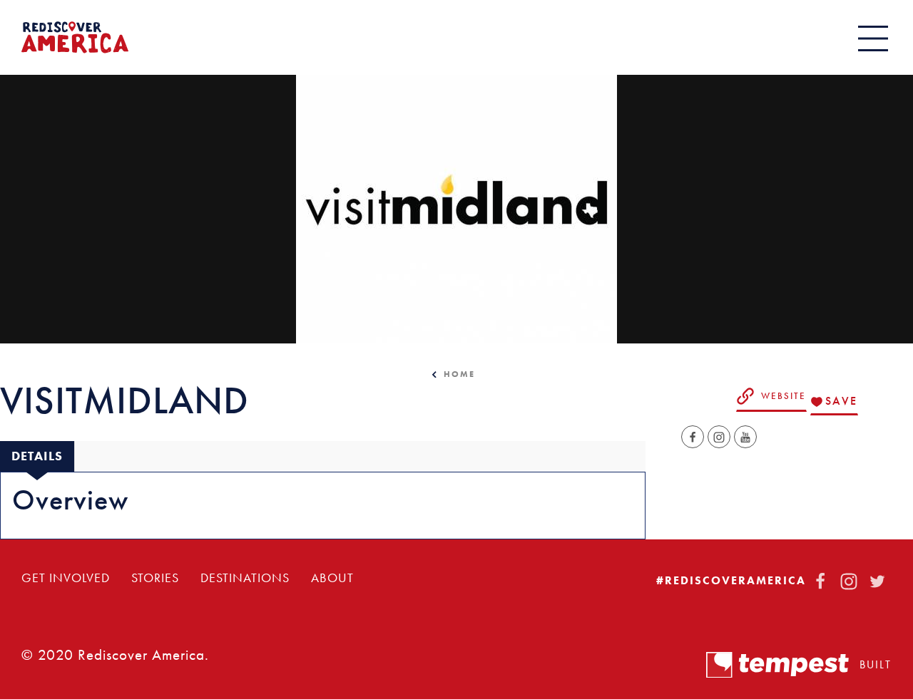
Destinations (245, 577)
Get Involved (65, 577)
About (332, 577)
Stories (155, 577)
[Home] (74, 37)
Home (459, 374)
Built (876, 664)
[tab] (37, 456)
